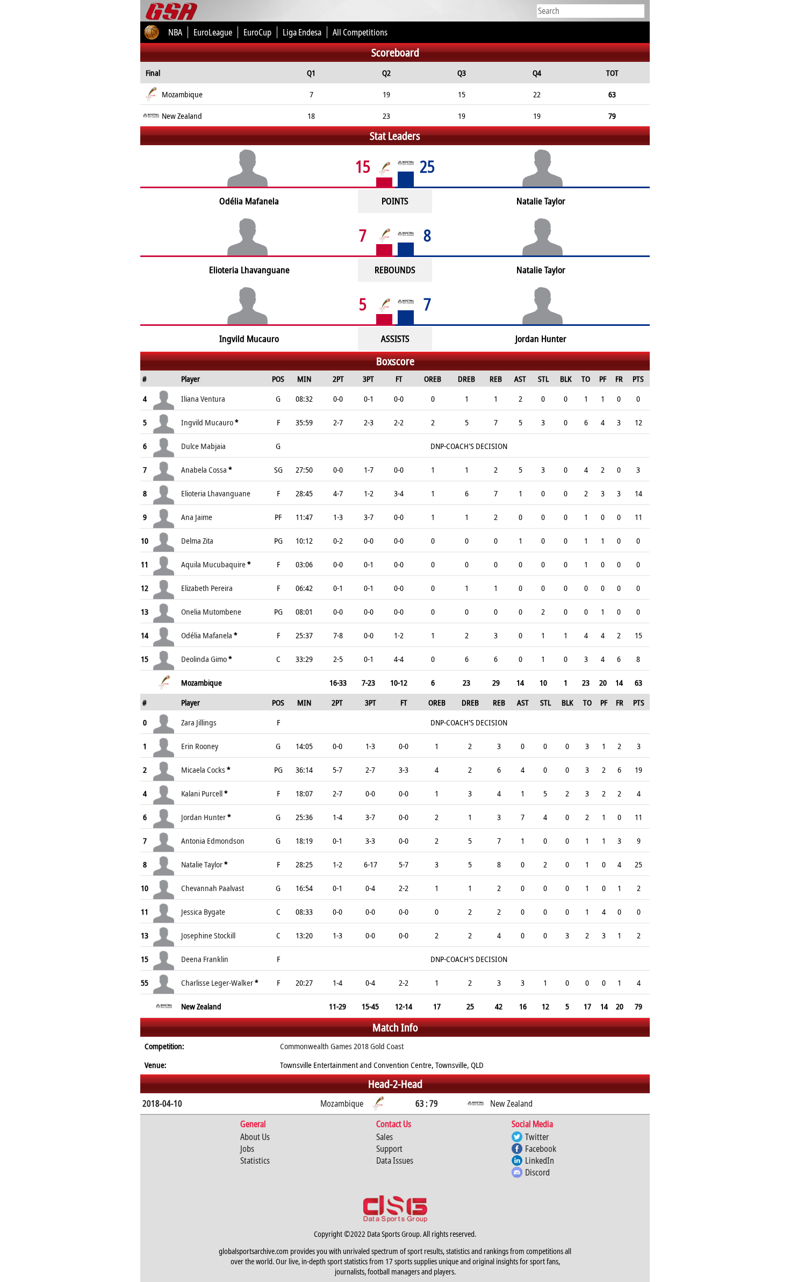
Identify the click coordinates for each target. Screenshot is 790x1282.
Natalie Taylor (201, 864)
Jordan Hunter (203, 816)
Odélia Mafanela (206, 635)
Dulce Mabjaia (203, 445)
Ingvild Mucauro (207, 422)
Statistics (255, 1160)
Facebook (540, 1149)
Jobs (247, 1149)
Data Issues (394, 1160)
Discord (537, 1172)
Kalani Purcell (201, 793)
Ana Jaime (196, 516)
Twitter (537, 1137)
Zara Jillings (199, 722)
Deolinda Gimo (204, 658)
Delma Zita (197, 540)
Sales (384, 1137)
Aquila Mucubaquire (213, 564)
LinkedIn (539, 1160)
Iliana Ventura (203, 398)
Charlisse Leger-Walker (217, 982)
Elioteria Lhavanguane (215, 493)
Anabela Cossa (204, 469)
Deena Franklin (204, 958)
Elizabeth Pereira (207, 587)
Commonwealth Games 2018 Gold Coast (342, 1046)
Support (389, 1149)
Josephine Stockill (208, 935)
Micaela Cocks (203, 769)
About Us (255, 1137)
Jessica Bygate (203, 911)
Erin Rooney (199, 745)
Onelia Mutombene (211, 611)
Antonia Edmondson (213, 840)
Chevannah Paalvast (212, 887)
